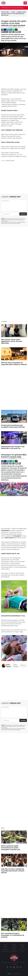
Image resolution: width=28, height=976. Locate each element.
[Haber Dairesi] (3, 3)
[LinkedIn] (10, 30)
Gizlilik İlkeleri (23, 962)
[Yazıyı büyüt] (10, 32)
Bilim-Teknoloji (5, 951)
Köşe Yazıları (14, 951)
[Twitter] (5, 30)
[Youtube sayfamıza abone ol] (14, 967)
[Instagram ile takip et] (25, 666)
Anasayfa (5, 962)
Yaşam (22, 951)
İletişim (17, 962)
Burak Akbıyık (8, 665)
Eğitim (22, 948)
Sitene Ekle (14, 964)
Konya (22, 946)
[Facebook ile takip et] (21, 666)
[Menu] (25, 3)
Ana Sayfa (6, 12)
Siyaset (14, 944)
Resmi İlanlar (5, 949)
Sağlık (14, 948)
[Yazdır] (19, 32)
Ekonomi (22, 944)
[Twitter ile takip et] (23, 666)
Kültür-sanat (22, 949)
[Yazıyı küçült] (13, 32)
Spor (5, 948)
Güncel (5, 944)
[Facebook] (2, 30)
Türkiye (5, 946)
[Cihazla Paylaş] (16, 30)
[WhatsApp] (13, 30)
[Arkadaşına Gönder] (16, 32)
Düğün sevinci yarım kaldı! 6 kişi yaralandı (13, 8)
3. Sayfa (13, 12)
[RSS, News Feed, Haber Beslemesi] (20, 967)
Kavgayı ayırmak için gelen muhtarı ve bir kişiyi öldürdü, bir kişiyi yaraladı (13, 13)
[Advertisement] (14, 72)
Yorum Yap (5, 31)
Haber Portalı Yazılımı (15, 973)
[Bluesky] (8, 30)
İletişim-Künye (11, 962)
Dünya (14, 949)
